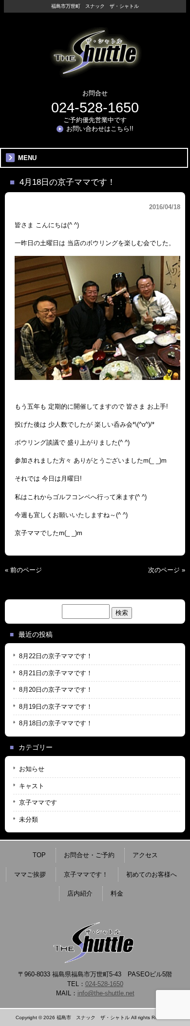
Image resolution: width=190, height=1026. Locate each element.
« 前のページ (23, 570)
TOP (39, 855)
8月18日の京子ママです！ (56, 723)
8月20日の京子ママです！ (56, 689)
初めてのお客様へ (151, 874)
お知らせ (31, 769)
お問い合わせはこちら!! (99, 128)
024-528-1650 (95, 107)
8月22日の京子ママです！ (56, 656)
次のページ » (166, 570)
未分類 (28, 819)
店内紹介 (80, 893)
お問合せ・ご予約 (89, 855)
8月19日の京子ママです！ (56, 706)
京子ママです (38, 802)
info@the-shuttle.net (105, 993)
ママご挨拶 (30, 874)
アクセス (145, 855)
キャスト (31, 786)
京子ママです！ (86, 874)
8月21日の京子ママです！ (56, 673)
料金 (117, 893)
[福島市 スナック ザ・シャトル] (95, 74)
